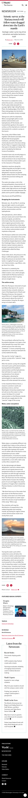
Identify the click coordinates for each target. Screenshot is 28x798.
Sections (20, 11)
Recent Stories (9, 652)
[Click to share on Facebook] (15, 44)
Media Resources (6, 778)
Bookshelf (4, 764)
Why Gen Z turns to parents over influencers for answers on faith (13, 717)
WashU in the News (11, 700)
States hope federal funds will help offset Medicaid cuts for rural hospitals (13, 724)
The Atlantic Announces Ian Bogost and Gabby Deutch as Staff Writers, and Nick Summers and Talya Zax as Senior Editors (13, 707)
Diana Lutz (10, 40)
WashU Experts (9, 677)
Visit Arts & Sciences (7, 638)
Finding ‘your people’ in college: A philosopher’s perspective (11, 693)
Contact (4, 780)
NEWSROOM (9, 11)
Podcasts (4, 766)
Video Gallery (5, 769)
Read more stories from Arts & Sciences (12, 635)
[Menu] (26, 4)
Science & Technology (8, 623)
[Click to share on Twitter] (18, 44)
